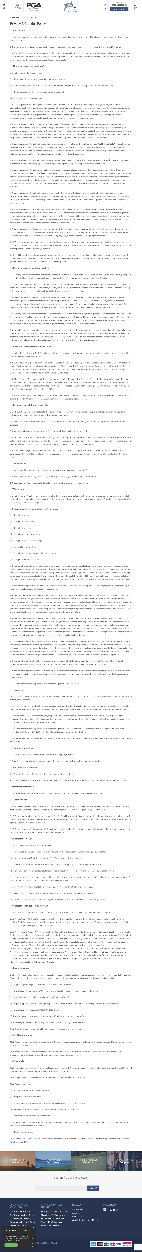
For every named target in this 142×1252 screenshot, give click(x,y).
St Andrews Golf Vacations (52, 1218)
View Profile (77, 1209)
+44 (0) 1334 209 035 (119, 4)
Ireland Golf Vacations (50, 1225)
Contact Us (77, 1216)
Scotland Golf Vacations (51, 1222)
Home (12, 17)
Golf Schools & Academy (20, 1218)
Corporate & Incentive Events (23, 1222)
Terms (47, 1243)
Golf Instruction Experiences (22, 1215)
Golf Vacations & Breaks (20, 1211)
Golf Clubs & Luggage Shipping (85, 1220)
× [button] (33, 1228)
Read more (17, 1240)
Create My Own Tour (19, 1225)
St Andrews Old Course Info (53, 1215)
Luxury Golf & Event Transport (54, 1211)
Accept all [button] (11, 1245)
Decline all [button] (26, 1245)
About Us (76, 1213)
